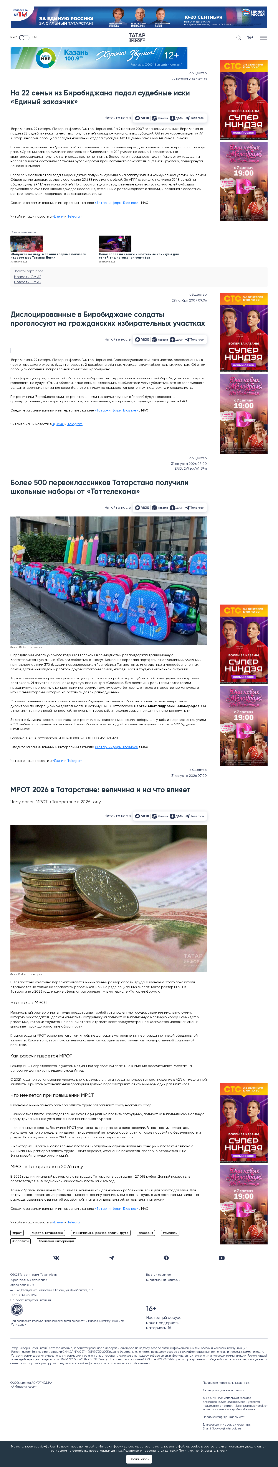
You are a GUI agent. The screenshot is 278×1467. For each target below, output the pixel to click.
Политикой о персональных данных (149, 1450)
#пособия (146, 1232)
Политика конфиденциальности (224, 1417)
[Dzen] (166, 1257)
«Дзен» (58, 216)
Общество (198, 73)
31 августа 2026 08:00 (189, 464)
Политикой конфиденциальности (203, 1450)
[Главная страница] (137, 37)
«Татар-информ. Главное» (116, 203)
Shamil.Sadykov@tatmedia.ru (222, 1428)
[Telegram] (111, 1258)
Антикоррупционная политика (223, 1390)
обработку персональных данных (97, 1450)
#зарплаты (20, 1241)
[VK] (56, 1258)
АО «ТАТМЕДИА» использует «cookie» (227, 1398)
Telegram (75, 216)
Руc (13, 37)
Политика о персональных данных (226, 1383)
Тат (35, 37)
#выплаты (170, 1232)
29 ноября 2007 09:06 (189, 300)
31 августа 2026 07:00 (189, 776)
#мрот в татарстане (47, 1232)
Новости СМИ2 (27, 277)
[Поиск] (239, 38)
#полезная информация (56, 1241)
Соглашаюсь (139, 1459)
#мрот (17, 1232)
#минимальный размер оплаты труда (101, 1232)
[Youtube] (222, 1258)
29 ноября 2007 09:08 (189, 79)
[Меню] (264, 38)
